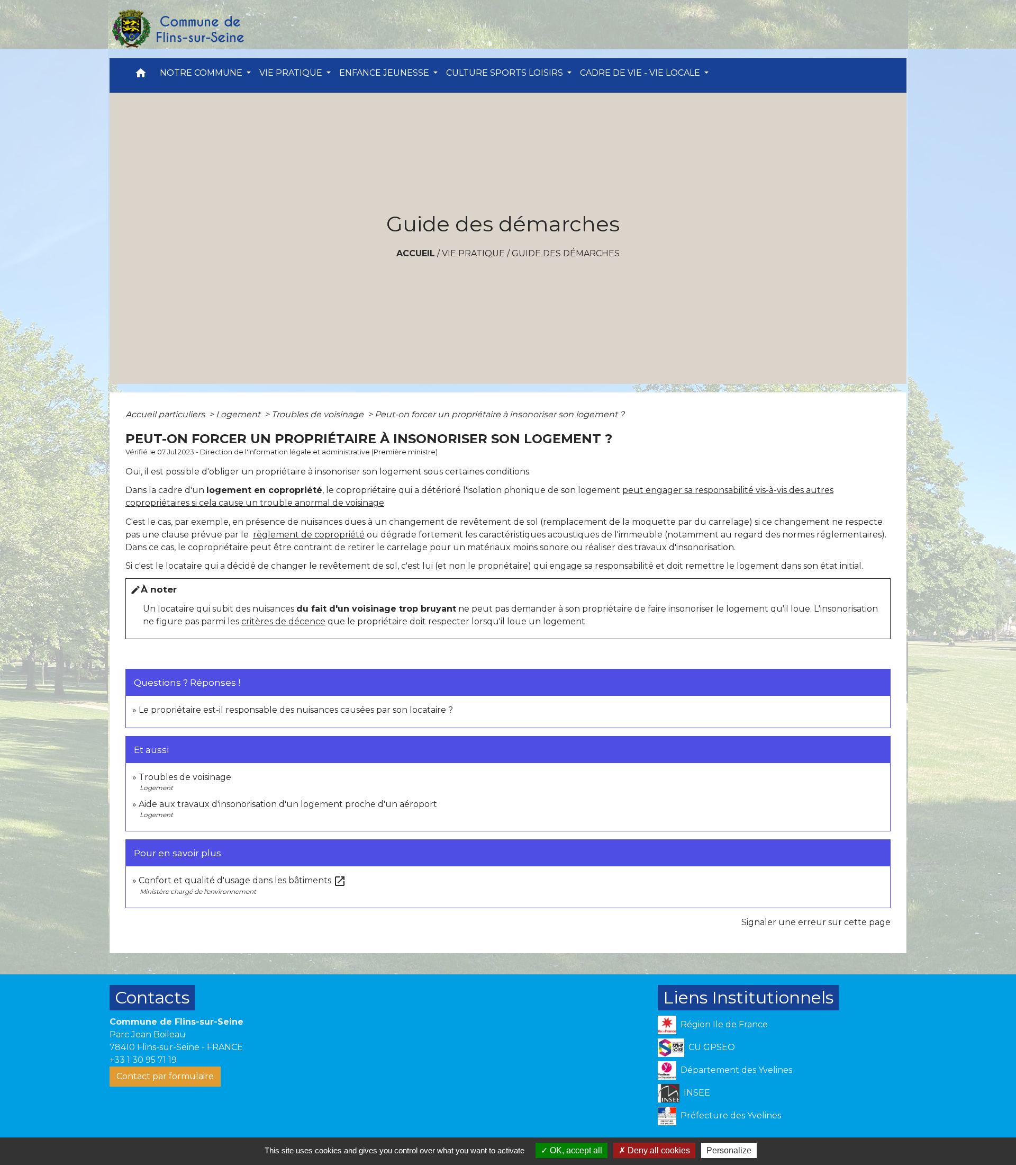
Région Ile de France (724, 1024)
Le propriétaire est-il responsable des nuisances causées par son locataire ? (296, 710)
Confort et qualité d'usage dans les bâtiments (242, 880)
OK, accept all (575, 1150)
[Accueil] (177, 29)
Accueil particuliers (166, 414)
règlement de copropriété (309, 535)
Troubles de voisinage (318, 414)
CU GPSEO (711, 1047)
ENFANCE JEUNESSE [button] (385, 73)
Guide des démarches (566, 253)
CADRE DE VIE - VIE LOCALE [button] (641, 73)
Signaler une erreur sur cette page (816, 922)
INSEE (697, 1093)
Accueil (415, 253)
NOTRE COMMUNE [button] (202, 73)
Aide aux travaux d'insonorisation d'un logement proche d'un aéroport (288, 804)
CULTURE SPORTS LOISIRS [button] (505, 73)
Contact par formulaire (165, 1076)
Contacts (152, 997)
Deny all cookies (657, 1150)
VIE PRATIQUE (473, 253)
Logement (239, 414)
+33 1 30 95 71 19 (143, 1060)
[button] (141, 75)
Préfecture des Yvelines (731, 1115)
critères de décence (283, 621)
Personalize (728, 1150)
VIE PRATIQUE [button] (291, 73)
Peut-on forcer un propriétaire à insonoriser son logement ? (499, 414)
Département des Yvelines (736, 1070)
